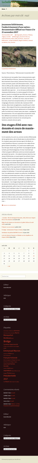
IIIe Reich (20, 38)
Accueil (13, 393)
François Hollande (10, 358)
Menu (3, 9)
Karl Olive (5, 362)
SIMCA (11, 381)
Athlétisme (11, 330)
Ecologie (17, 346)
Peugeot (5, 373)
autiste (8, 333)
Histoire (25, 35)
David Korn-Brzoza (25, 37)
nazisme (13, 42)
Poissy (9, 373)
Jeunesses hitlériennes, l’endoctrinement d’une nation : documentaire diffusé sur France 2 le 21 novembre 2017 (18, 28)
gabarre (9, 360)
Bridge (7, 341)
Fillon (10, 353)
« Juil (8, 266)
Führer (12, 38)
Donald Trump (12, 346)
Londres (5, 368)
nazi (9, 42)
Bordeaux (7, 338)
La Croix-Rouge (10, 362)
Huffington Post (14, 360)
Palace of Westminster (15, 370)
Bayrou (17, 333)
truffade (17, 381)
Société (8, 37)
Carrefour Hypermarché (11, 344)
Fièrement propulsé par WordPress (11, 459)
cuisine (8, 346)
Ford (13, 353)
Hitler (16, 38)
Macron (11, 368)
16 (33, 256)
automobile (12, 333)
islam (19, 360)
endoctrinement (6, 38)
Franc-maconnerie (7, 355)
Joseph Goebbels (13, 40)
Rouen (7, 381)
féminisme (6, 360)
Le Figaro (15, 362)
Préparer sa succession (8, 227)
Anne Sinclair (6, 330)
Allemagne (16, 37)
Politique (30, 35)
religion (4, 37)
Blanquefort (8, 335)
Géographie (19, 35)
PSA (4, 381)
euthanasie (6, 353)
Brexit (12, 338)
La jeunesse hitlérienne (9, 68)
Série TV (13, 381)
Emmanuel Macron (12, 350)
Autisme (5, 333)
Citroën (5, 346)
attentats (17, 331)
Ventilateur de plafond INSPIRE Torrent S (12, 232)
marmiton (7, 370)
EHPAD (5, 348)
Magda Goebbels (23, 40)
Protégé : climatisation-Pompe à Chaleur (12, 230)
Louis (8, 368)
